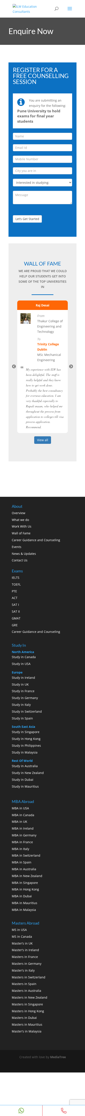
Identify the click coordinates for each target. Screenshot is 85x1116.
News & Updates (24, 554)
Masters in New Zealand (29, 997)
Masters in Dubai (24, 1018)
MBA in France (22, 842)
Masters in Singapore (27, 1004)
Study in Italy (21, 705)
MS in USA (19, 930)
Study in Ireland (23, 677)
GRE (15, 625)
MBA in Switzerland (26, 855)
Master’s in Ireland (25, 950)
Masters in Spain (24, 984)
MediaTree (58, 1057)
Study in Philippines (26, 745)
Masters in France (25, 957)
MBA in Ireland (23, 828)
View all (42, 440)
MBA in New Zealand (27, 876)
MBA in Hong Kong (25, 889)
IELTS (15, 577)
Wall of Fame (21, 533)
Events (16, 547)
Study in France (23, 691)
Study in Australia (25, 766)
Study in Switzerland (27, 711)
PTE (14, 591)
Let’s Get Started (27, 219)
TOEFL (16, 584)
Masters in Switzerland (28, 977)
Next (71, 366)
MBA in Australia (24, 869)
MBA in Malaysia (24, 910)
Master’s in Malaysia (26, 1031)
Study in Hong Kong (26, 739)
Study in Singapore (25, 732)
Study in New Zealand (28, 773)
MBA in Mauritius (24, 903)
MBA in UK (19, 821)
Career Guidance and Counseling (36, 540)
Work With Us (21, 526)
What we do (20, 520)
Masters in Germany (26, 963)
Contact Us (19, 560)
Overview (18, 513)
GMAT (16, 618)
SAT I (15, 605)
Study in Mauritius (25, 786)
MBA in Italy (20, 849)
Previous (14, 366)
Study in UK (20, 684)
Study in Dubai (22, 779)
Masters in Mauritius (27, 1024)
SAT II (16, 611)
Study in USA (21, 664)
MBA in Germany (24, 835)
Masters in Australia (26, 991)
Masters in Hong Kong (28, 1011)
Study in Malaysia (24, 752)
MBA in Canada (23, 815)
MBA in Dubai (22, 896)
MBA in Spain (21, 862)
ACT (14, 598)
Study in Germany (25, 698)
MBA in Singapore (25, 883)
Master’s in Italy (23, 970)
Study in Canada (24, 657)
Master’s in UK (22, 943)
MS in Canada (22, 936)
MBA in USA (20, 808)
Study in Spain (22, 718)
